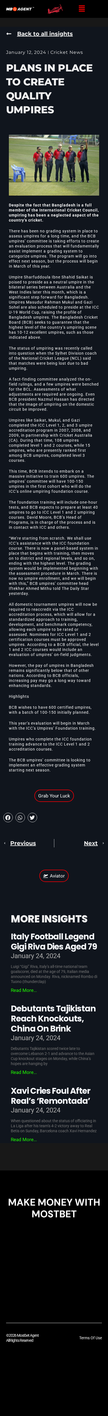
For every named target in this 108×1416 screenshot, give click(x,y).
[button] (82, 9)
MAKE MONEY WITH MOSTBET (54, 1208)
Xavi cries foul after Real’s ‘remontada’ (50, 1096)
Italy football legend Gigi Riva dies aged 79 (54, 942)
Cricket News (66, 52)
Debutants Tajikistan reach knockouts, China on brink (53, 1019)
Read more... (24, 990)
